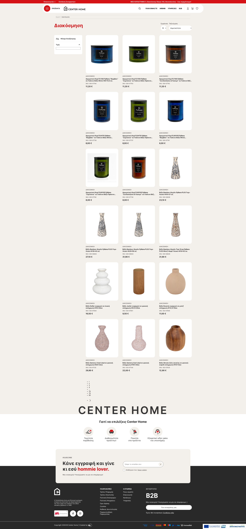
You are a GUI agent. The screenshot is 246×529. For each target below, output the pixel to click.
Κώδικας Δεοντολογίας (108, 509)
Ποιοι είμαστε (128, 492)
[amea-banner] (224, 526)
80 (90, 395)
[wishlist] (197, 8)
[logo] (75, 8)
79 (90, 393)
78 (90, 391)
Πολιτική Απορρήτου (107, 501)
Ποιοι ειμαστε (151, 8)
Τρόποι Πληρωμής (106, 492)
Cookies (103, 506)
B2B (180, 8)
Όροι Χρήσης (104, 503)
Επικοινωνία (127, 495)
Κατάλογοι (127, 498)
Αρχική (58, 17)
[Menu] (47, 8)
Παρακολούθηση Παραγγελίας (106, 513)
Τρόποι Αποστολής (107, 495)
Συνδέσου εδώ (168, 513)
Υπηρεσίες (172, 8)
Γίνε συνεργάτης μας (169, 507)
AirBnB (162, 8)
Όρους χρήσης (142, 470)
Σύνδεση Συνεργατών (67, 2)
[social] (73, 513)
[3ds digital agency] (90, 525)
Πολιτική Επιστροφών (108, 498)
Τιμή (57, 45)
